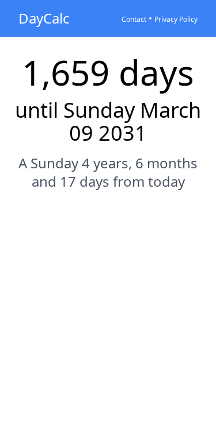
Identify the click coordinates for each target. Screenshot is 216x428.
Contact (134, 19)
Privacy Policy (176, 19)
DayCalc (44, 18)
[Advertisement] (108, 317)
